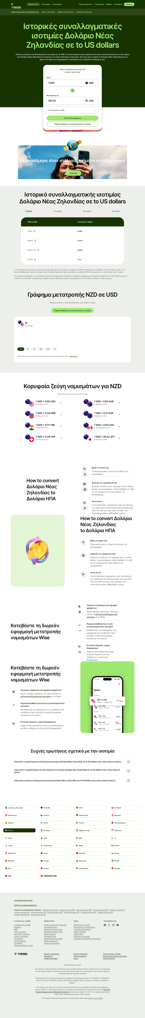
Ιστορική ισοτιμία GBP (67, 910)
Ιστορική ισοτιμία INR (38, 912)
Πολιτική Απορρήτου (80, 954)
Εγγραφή (129, 4)
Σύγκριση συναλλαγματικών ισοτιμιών (87, 939)
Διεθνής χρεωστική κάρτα (53, 929)
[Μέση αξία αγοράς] (84, 69)
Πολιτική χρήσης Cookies (111, 954)
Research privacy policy (82, 925)
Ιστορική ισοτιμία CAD (22, 912)
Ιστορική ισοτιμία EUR (101, 910)
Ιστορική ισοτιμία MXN (84, 910)
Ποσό (49, 77)
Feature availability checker (23, 945)
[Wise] (17, 4)
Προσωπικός (33, 4)
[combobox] (91, 83)
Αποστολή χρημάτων (72, 118)
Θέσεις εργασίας (20, 932)
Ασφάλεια (17, 927)
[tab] (28, 211)
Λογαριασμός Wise (50, 927)
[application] (33, 337)
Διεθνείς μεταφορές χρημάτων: (25, 905)
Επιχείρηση (46, 4)
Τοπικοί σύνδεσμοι (80, 956)
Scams (75, 958)
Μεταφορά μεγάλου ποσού (53, 932)
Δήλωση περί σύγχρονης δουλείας (115, 956)
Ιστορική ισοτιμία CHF (22, 915)
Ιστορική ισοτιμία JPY (117, 910)
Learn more (73, 356)
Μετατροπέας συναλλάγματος (84, 927)
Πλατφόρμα (57, 4)
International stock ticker (82, 929)
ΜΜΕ (16, 929)
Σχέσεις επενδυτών (21, 936)
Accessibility (18, 943)
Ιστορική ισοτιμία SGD (88, 912)
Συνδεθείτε (118, 4)
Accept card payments (52, 943)
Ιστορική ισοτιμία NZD (55, 912)
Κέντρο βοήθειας (20, 941)
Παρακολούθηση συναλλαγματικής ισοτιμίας (72, 124)
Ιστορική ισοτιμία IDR (38, 915)
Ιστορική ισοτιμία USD (105, 912)
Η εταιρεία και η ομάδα (22, 925)
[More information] (34, 231)
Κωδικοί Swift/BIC (80, 932)
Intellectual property (51, 958)
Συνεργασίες (18, 939)
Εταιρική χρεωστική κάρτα (53, 939)
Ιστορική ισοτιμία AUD (50, 910)
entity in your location (95, 998)
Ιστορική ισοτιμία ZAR (71, 912)
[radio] (27, 349)
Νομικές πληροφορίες (51, 954)
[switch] (72, 90)
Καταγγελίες (48, 956)
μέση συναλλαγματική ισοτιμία (35, 696)
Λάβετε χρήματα (50, 934)
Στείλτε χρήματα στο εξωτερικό (55, 925)
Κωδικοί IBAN (78, 934)
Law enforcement (109, 958)
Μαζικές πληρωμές (51, 941)
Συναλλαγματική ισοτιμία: (23, 900)
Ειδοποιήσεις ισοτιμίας (82, 936)
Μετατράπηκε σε (53, 95)
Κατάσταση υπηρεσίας (22, 934)
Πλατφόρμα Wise (50, 936)
